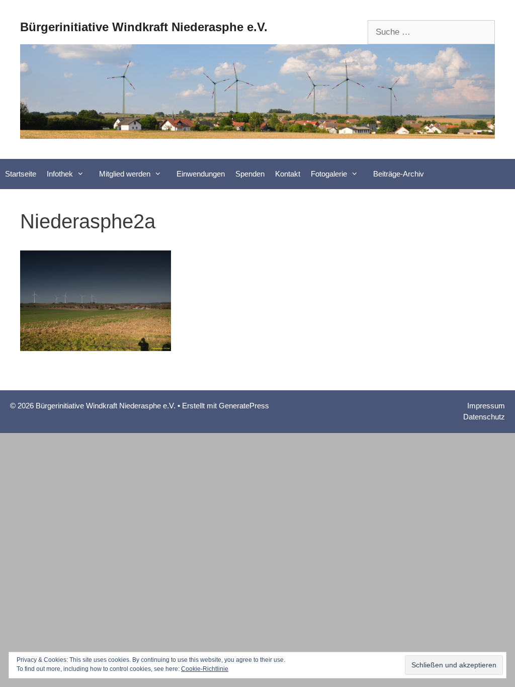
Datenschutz (484, 416)
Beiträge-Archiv (398, 173)
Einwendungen (201, 173)
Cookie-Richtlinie (204, 668)
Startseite (20, 173)
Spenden (250, 173)
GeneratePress (244, 405)
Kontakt (287, 173)
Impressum (486, 405)
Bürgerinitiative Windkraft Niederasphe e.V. (144, 27)
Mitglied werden (124, 173)
